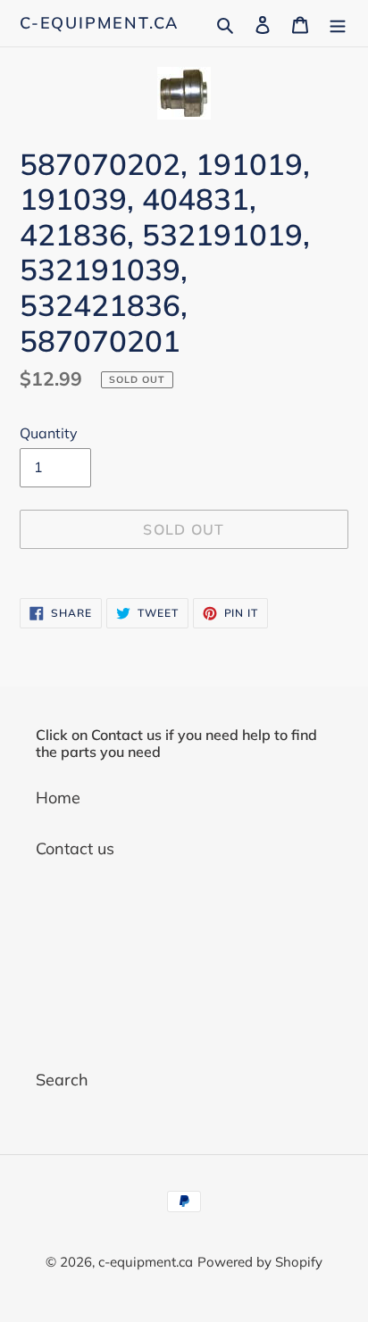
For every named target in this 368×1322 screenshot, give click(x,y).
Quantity (49, 433)
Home (58, 797)
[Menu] (337, 23)
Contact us (75, 848)
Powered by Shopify (259, 1261)
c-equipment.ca (99, 23)
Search (62, 1079)
